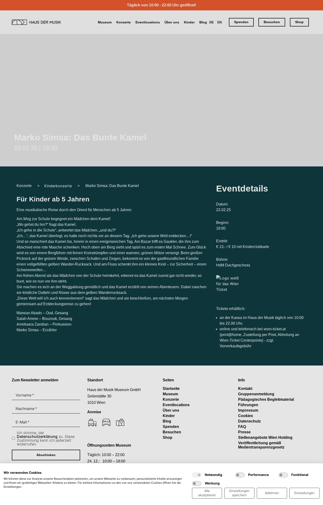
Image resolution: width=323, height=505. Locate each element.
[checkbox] (196, 475)
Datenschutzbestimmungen (166, 469)
